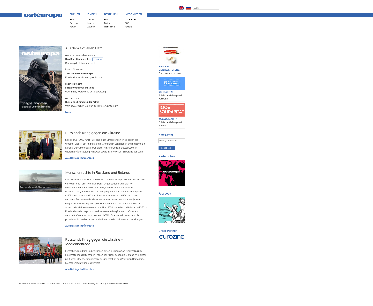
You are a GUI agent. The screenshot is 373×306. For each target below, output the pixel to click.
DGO (127, 23)
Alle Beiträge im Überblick (79, 157)
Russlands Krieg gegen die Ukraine (92, 132)
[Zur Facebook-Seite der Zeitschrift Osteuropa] (172, 222)
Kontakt (128, 26)
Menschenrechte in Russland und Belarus (97, 172)
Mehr (68, 112)
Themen (91, 19)
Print (106, 19)
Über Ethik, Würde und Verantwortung (85, 87)
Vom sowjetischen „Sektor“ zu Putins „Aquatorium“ (91, 102)
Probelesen (109, 26)
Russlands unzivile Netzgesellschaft (83, 73)
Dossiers (74, 23)
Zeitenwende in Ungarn (171, 73)
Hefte (72, 19)
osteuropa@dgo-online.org (94, 283)
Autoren (91, 26)
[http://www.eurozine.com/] (172, 240)
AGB (111, 283)
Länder (90, 23)
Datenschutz (122, 283)
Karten (73, 26)
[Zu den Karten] (172, 185)
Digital (107, 23)
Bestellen (166, 148)
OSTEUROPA (131, 19)
